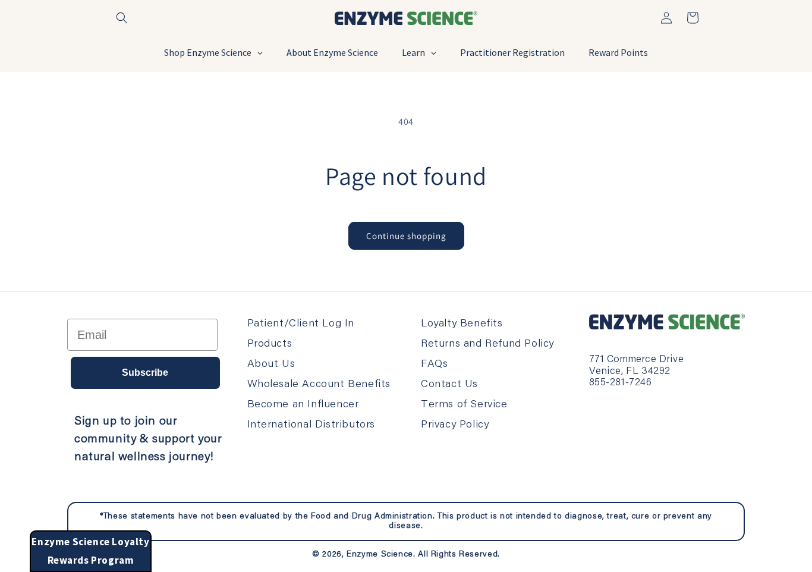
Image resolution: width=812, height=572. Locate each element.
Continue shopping (406, 235)
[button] (122, 18)
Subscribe (145, 372)
